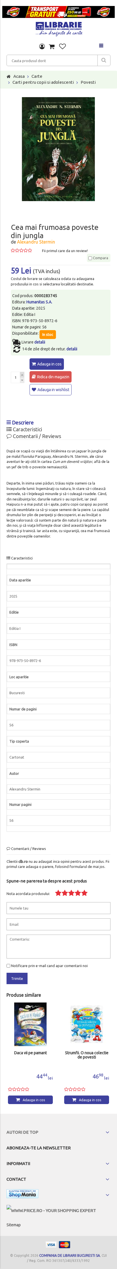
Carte (37, 76)
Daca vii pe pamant (30, 1053)
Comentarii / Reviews (36, 436)
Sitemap (14, 1225)
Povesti (88, 82)
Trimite (17, 978)
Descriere (22, 422)
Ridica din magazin (53, 377)
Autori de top (22, 1132)
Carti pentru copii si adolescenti (43, 82)
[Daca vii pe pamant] (30, 1024)
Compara (100, 258)
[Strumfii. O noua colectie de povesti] (86, 1024)
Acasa (19, 76)
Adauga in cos (49, 364)
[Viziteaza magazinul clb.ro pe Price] (51, 1210)
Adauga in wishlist (53, 389)
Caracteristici (27, 429)
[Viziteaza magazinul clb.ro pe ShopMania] (22, 1194)
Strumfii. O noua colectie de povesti (86, 1055)
